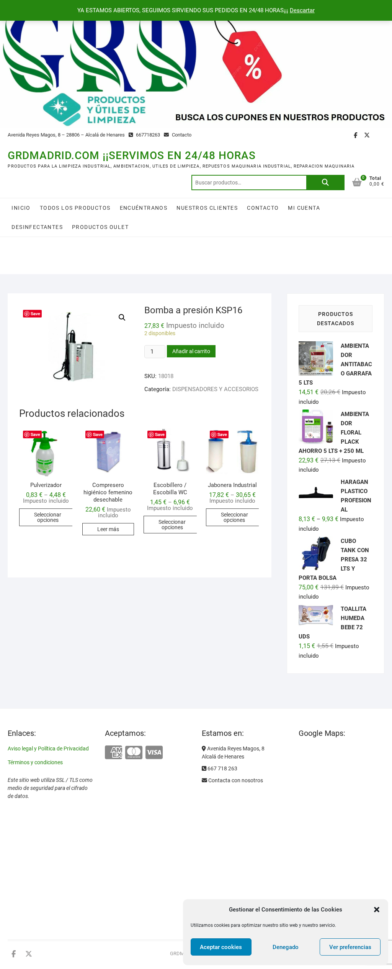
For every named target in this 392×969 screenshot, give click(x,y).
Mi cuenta (304, 208)
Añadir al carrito (191, 351)
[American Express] (113, 753)
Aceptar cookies (221, 947)
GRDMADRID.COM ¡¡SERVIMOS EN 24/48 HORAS (132, 155)
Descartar (302, 10)
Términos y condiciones (35, 762)
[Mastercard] (133, 753)
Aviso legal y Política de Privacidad (48, 748)
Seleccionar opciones (47, 517)
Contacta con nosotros (235, 780)
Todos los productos (75, 208)
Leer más (108, 529)
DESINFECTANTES (37, 227)
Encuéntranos (144, 208)
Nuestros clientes (207, 208)
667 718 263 (221, 768)
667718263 (147, 135)
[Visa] (154, 753)
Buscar (325, 182)
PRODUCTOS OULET (100, 227)
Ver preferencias (350, 947)
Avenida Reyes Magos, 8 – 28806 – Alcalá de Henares (66, 135)
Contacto (181, 135)
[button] (377, 909)
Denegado (286, 947)
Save (35, 313)
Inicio (20, 208)
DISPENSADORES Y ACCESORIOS (215, 389)
